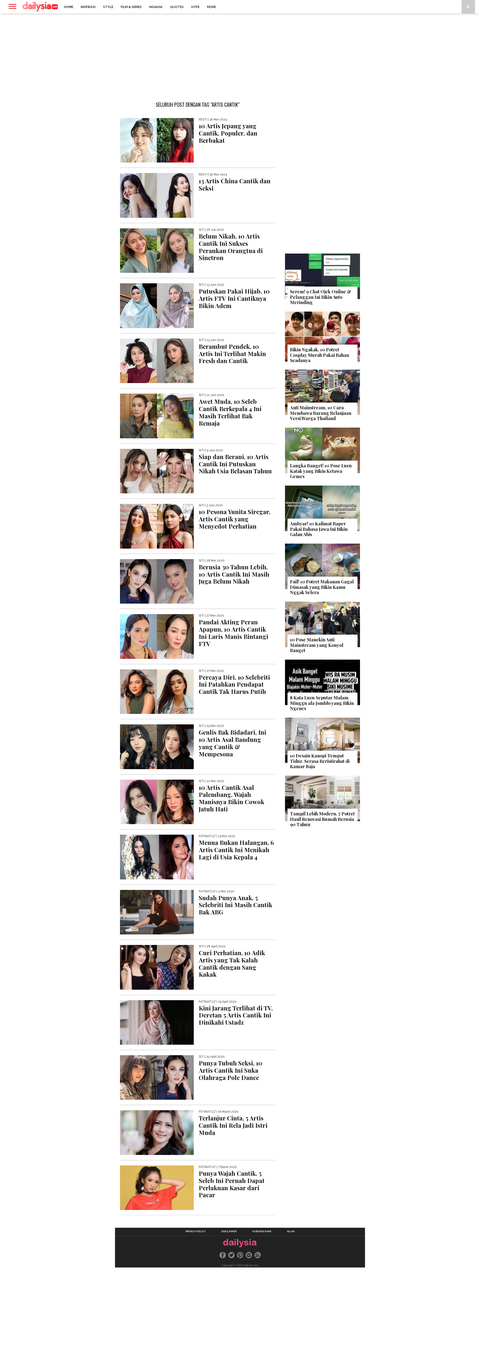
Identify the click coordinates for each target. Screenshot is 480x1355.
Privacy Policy (196, 1231)
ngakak (155, 7)
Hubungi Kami (261, 1231)
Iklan (291, 1231)
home (68, 7)
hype (195, 7)
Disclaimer (229, 1231)
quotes (177, 7)
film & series (131, 7)
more (211, 7)
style (108, 7)
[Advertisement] (240, 54)
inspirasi (88, 7)
